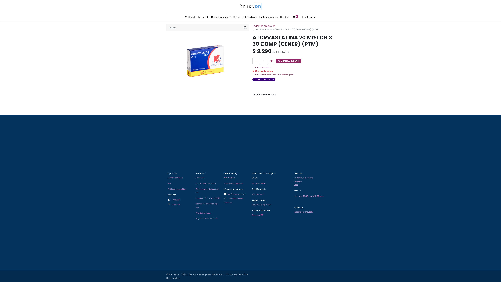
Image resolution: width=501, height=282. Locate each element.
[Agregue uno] (271, 61)
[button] (288, 61)
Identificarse (309, 17)
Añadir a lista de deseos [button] (263, 67)
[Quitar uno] (255, 61)
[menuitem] (190, 17)
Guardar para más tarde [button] (265, 80)
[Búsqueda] (245, 27)
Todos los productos (263, 26)
